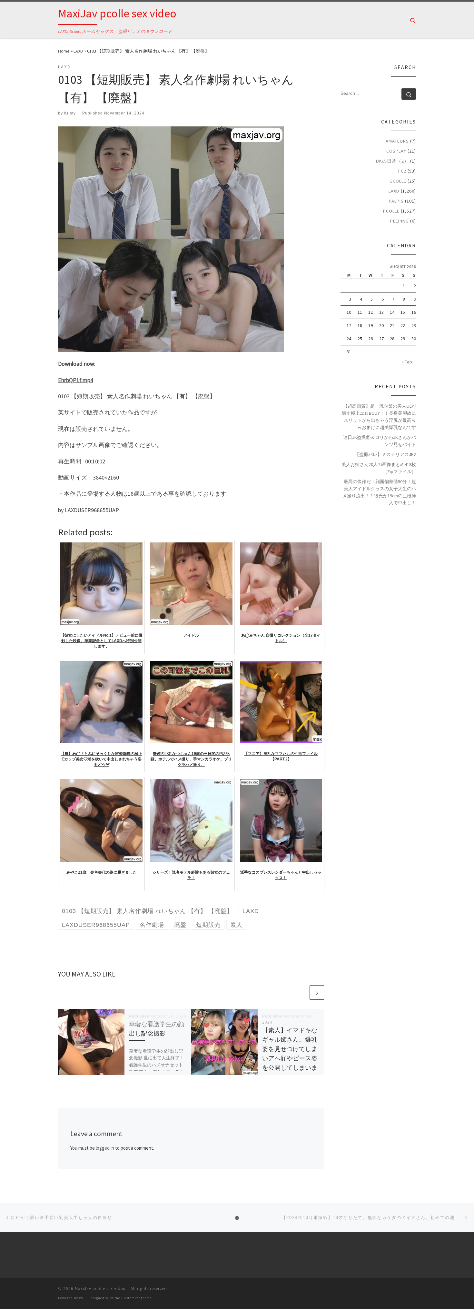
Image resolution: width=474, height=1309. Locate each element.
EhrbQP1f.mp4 (75, 380)
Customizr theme (136, 1298)
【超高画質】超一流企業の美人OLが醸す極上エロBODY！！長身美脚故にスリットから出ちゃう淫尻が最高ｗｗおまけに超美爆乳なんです (379, 416)
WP (81, 1298)
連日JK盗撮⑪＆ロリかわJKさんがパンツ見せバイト (379, 440)
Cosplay (396, 151)
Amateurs (397, 141)
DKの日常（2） (392, 161)
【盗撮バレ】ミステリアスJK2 (385, 454)
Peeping (399, 221)
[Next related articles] (317, 992)
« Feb (406, 362)
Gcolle (398, 181)
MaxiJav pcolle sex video (100, 1288)
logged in (105, 1148)
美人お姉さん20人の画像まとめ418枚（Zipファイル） (378, 467)
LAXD (78, 51)
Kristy (70, 113)
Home (64, 51)
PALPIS (396, 201)
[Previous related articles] (301, 992)
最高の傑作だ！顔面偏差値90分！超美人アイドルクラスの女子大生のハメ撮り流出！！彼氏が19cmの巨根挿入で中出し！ (379, 492)
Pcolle (391, 211)
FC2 (402, 171)
